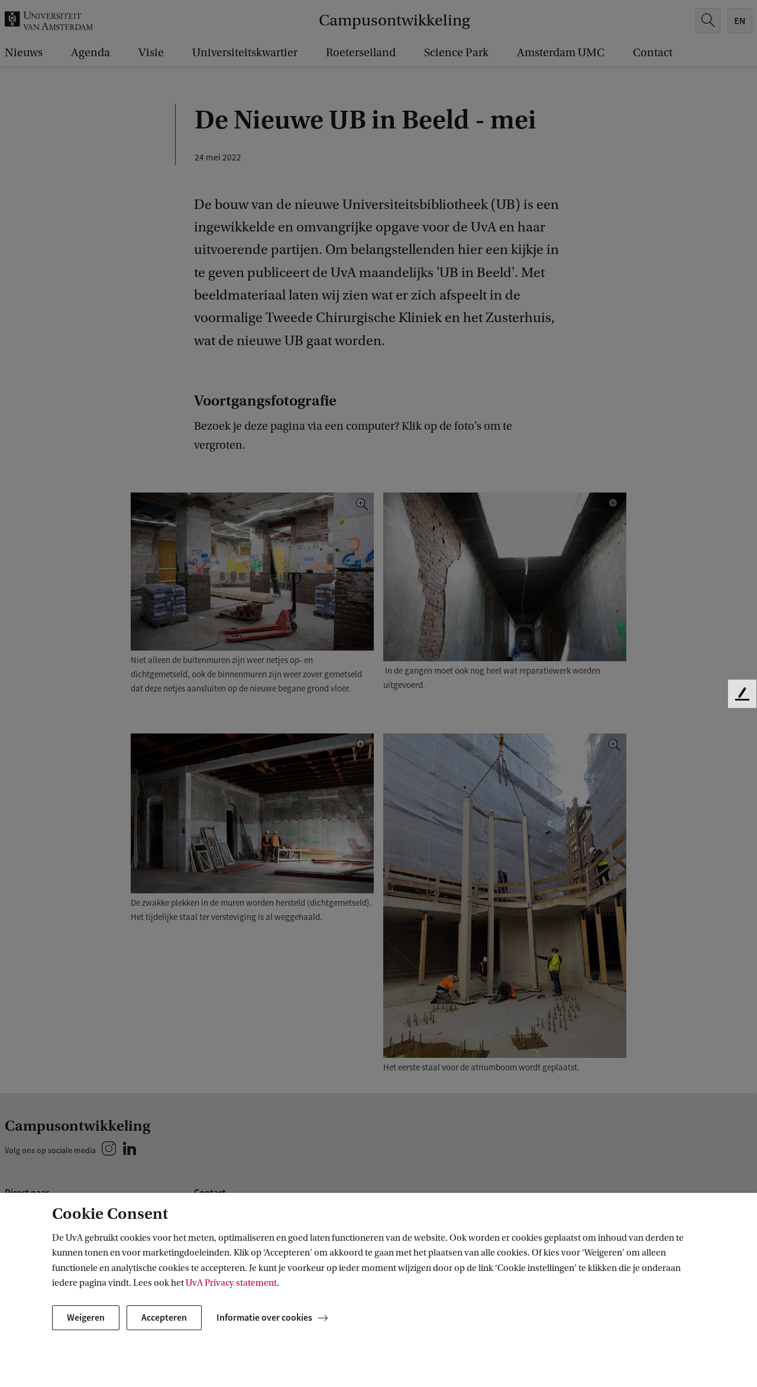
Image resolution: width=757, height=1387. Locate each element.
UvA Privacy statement (231, 1282)
